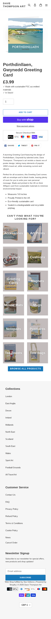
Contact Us (10, 495)
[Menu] (46, 5)
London (8, 396)
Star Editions (29, 582)
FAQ (7, 502)
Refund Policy (11, 516)
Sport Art (9, 460)
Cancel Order (11, 542)
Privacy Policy (11, 509)
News (8, 537)
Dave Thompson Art (14, 5)
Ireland (8, 417)
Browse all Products (25, 369)
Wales (8, 453)
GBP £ (24, 605)
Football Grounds (13, 467)
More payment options (25, 126)
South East (10, 446)
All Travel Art (11, 474)
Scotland (9, 439)
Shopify (13, 585)
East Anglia (10, 403)
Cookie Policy (11, 530)
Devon (8, 410)
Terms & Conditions (14, 523)
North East (10, 432)
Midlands (9, 425)
